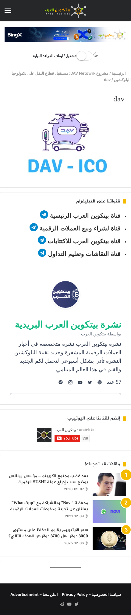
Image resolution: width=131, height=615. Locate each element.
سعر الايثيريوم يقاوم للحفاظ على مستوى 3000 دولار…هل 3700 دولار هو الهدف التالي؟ (48, 533)
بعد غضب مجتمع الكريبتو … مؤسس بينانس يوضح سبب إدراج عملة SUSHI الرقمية (48, 479)
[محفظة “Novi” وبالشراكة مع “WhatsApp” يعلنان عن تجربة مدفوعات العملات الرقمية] (109, 511)
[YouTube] (69, 604)
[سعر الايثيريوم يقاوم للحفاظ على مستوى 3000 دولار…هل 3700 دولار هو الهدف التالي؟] (109, 538)
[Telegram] (62, 604)
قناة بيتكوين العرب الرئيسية (85, 215)
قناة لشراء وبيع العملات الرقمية (80, 228)
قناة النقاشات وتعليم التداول (84, 253)
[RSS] (54, 604)
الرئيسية (119, 73)
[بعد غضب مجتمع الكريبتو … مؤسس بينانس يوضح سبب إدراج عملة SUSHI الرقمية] (109, 484)
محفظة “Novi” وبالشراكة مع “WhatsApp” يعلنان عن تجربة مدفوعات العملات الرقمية (49, 506)
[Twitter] (76, 604)
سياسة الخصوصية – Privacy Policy (91, 594)
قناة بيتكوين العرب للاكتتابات (83, 241)
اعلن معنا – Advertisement (34, 594)
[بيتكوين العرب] (65, 10)
